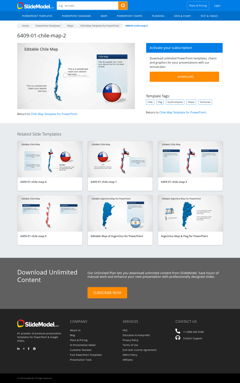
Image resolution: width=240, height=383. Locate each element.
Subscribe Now (107, 292)
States (191, 102)
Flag (160, 102)
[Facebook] (29, 349)
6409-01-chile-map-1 (104, 182)
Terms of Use (130, 345)
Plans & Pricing (198, 5)
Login (217, 5)
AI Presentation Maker (83, 345)
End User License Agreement (140, 350)
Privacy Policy (130, 340)
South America (175, 102)
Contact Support (192, 338)
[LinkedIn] (18, 349)
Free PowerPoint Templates (86, 354)
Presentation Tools (81, 359)
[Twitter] (23, 349)
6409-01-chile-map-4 (33, 182)
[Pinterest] (34, 349)
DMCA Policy (130, 354)
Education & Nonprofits (136, 335)
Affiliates (128, 359)
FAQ (125, 330)
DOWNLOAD (186, 77)
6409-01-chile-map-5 (33, 236)
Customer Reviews (81, 350)
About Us (75, 330)
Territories (205, 102)
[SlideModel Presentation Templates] (35, 5)
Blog (72, 335)
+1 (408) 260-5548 (193, 331)
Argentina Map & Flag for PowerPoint (184, 236)
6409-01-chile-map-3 (174, 182)
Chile (150, 102)
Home (25, 25)
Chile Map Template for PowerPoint (54, 114)
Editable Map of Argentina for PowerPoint (117, 236)
